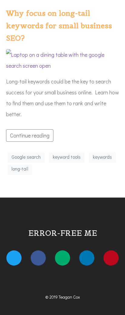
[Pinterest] (111, 258)
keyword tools (67, 157)
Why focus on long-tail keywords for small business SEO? (59, 25)
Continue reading (29, 135)
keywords (102, 157)
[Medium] (62, 258)
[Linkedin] (86, 258)
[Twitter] (14, 258)
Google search (26, 157)
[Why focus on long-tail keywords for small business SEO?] (62, 59)
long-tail (20, 169)
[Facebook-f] (38, 258)
